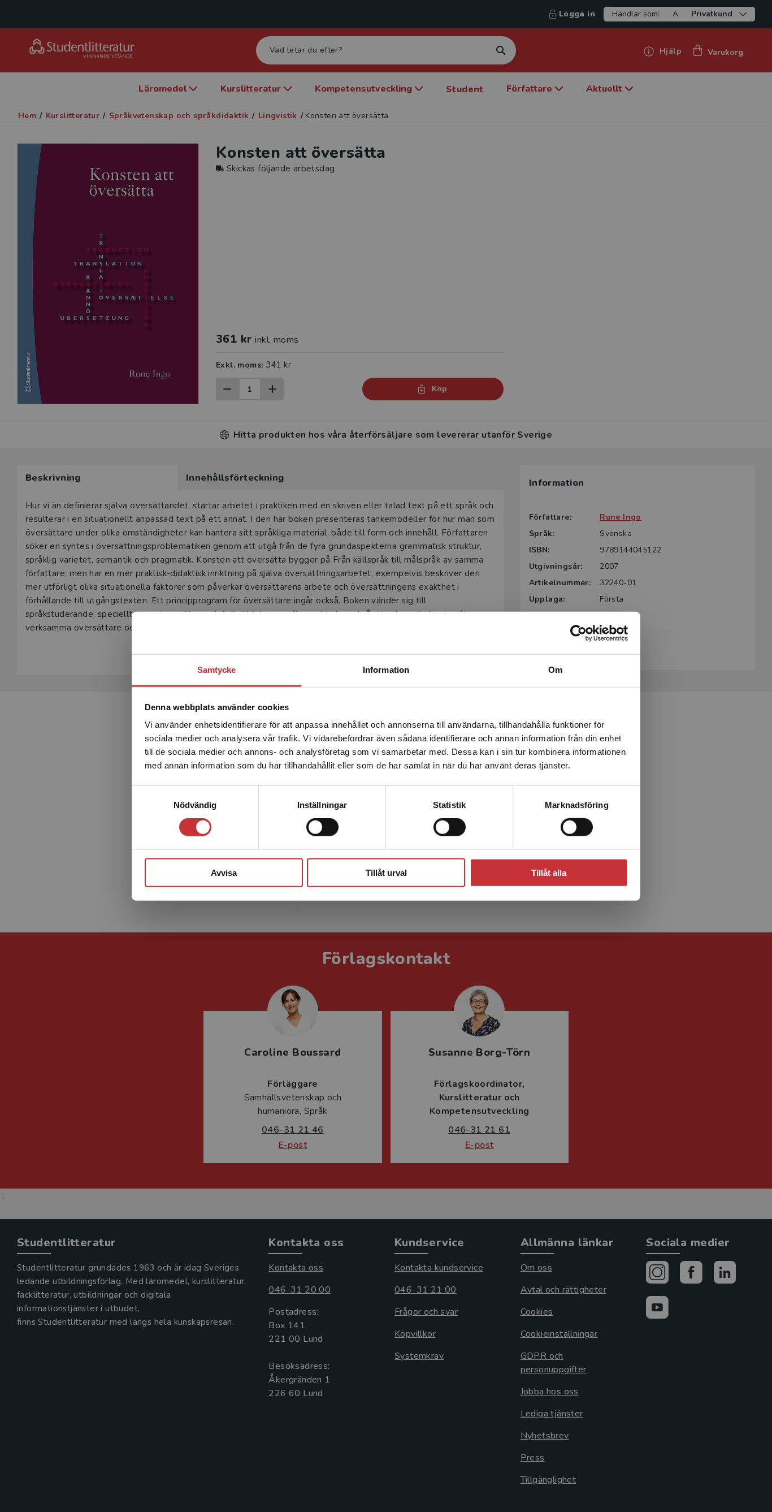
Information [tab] (386, 670)
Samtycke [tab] (216, 670)
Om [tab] (555, 670)
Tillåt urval (386, 873)
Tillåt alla (548, 873)
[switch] (322, 827)
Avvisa (224, 873)
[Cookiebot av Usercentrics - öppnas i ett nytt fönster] (578, 632)
